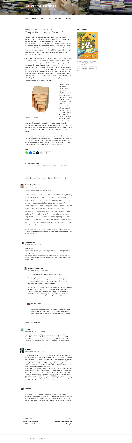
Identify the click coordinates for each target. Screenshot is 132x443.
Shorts (43, 18)
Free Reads (58, 18)
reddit (46, 278)
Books (34, 18)
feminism (46, 166)
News (49, 18)
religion (67, 166)
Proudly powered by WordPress (39, 439)
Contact (68, 18)
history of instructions (55, 289)
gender (53, 166)
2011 (29, 166)
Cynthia (28, 349)
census (39, 166)
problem (60, 166)
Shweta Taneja (41, 6)
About (27, 18)
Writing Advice (33, 163)
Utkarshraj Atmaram (32, 185)
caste (34, 166)
